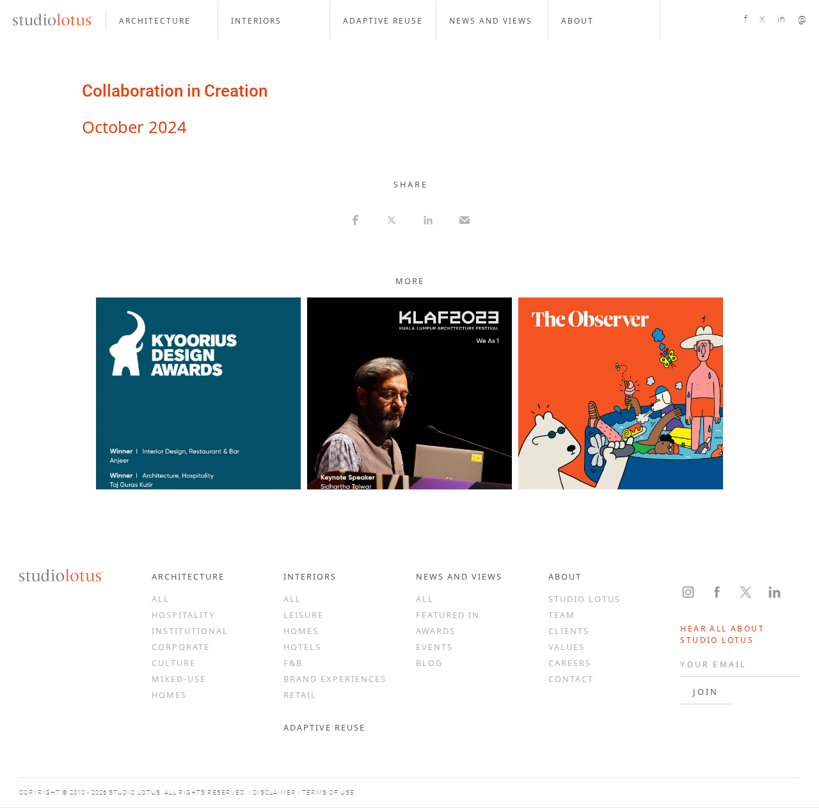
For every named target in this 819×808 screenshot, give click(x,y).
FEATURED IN (448, 614)
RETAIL (300, 694)
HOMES (169, 694)
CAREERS (569, 662)
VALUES (566, 646)
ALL (161, 598)
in (781, 19)
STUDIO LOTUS (584, 598)
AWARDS (436, 630)
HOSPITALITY (183, 614)
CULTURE (174, 662)
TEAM (561, 614)
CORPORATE (181, 646)
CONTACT (571, 678)
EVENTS (434, 646)
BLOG (429, 662)
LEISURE (303, 614)
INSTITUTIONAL (190, 630)
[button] (162, 20)
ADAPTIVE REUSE (324, 727)
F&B (293, 662)
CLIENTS (568, 630)
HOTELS (302, 646)
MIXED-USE (179, 678)
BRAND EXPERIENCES (334, 678)
